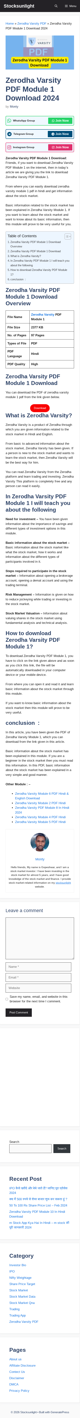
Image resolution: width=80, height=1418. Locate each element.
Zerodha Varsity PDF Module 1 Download (35, 251)
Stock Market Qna (22, 1303)
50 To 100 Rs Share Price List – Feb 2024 (38, 1205)
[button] (56, 6)
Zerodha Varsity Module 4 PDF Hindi (41, 817)
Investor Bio (17, 1265)
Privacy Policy (19, 1390)
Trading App (17, 1315)
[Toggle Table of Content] (66, 236)
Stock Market (18, 1290)
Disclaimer (16, 1378)
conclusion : (18, 279)
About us (15, 1359)
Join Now (62, 120)
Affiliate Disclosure (22, 1365)
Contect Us (17, 1372)
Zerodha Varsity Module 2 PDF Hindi (40, 803)
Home (10, 23)
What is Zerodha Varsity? (25, 256)
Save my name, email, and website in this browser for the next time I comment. (39, 999)
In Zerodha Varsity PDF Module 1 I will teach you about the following (39, 263)
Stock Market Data (22, 1296)
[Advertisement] (40, 1077)
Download (40, 408)
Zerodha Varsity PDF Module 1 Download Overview (35, 244)
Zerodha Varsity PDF (31, 23)
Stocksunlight (19, 6)
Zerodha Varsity (43, 314)
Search (14, 1142)
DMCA (13, 1384)
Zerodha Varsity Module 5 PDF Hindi (40, 822)
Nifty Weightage (20, 1278)
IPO (12, 1271)
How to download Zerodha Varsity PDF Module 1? (38, 272)
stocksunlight (63, 882)
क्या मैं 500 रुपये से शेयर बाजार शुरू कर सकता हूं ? (38, 1199)
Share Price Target (22, 1284)
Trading (14, 1309)
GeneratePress (60, 1412)
